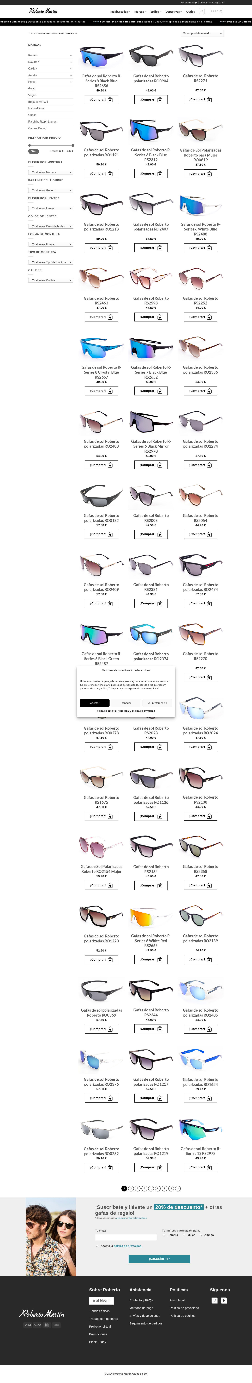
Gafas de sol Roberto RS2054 (200, 518)
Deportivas (173, 11)
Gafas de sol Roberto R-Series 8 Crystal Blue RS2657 (102, 372)
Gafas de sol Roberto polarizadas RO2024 (200, 730)
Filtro (33, 151)
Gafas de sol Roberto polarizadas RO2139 (200, 938)
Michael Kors (36, 108)
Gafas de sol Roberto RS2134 (151, 869)
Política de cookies (106, 710)
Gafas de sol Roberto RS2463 (101, 301)
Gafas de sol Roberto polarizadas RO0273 (101, 730)
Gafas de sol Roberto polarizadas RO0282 (101, 1151)
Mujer (191, 1235)
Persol (32, 81)
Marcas (139, 11)
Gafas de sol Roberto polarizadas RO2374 (151, 656)
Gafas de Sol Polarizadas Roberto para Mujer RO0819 (200, 155)
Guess (32, 114)
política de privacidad (127, 1245)
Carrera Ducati (37, 128)
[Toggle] (71, 55)
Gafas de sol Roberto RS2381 (151, 587)
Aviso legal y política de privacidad (136, 710)
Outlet (190, 11)
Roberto (33, 55)
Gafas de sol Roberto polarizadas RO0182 (101, 518)
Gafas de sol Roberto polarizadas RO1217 (151, 1082)
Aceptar (94, 702)
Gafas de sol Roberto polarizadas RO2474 (200, 587)
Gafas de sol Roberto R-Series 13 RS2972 (201, 1151)
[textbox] (50, 172)
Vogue (32, 95)
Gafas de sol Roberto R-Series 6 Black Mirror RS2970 (151, 446)
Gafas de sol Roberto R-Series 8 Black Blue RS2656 (102, 81)
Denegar (126, 702)
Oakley (32, 68)
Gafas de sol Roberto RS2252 (200, 301)
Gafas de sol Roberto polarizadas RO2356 (200, 369)
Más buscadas (119, 11)
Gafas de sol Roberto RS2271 (200, 78)
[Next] (178, 1188)
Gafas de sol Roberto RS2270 (200, 656)
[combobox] (50, 172)
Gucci (31, 88)
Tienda (31, 33)
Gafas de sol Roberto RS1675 (101, 800)
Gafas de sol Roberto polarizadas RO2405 (200, 1012)
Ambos (209, 1235)
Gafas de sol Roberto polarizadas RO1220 (101, 938)
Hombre (172, 1235)
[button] (212, 2)
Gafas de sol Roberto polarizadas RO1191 (101, 152)
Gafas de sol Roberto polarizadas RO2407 (151, 227)
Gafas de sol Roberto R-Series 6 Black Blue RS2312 (151, 155)
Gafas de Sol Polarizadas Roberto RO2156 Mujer (101, 869)
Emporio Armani (38, 101)
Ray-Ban (33, 62)
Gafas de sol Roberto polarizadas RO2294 (200, 444)
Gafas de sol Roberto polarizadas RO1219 (151, 1151)
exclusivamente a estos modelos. (131, 1218)
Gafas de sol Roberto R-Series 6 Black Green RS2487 (102, 658)
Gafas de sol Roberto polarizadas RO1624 (200, 1082)
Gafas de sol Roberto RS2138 (200, 799)
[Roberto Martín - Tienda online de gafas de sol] (43, 11)
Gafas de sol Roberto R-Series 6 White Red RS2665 (151, 940)
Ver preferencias (157, 702)
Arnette (32, 75)
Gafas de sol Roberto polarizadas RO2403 (101, 444)
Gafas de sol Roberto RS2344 (151, 1012)
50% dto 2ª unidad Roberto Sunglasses (90, 21)
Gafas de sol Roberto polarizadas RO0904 (151, 78)
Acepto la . (121, 1245)
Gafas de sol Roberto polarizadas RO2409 (101, 587)
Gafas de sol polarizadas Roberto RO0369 (101, 1012)
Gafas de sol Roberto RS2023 (151, 730)
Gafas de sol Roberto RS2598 (151, 301)
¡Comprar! (98, 99)
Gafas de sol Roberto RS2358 (200, 869)
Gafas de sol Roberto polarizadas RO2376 (101, 1082)
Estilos (155, 11)
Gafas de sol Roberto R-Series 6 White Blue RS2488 (201, 229)
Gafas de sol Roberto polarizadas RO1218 (101, 227)
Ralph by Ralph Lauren (42, 121)
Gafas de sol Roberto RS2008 (151, 518)
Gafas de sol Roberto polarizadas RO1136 (151, 800)
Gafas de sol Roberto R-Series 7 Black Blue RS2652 (151, 372)
